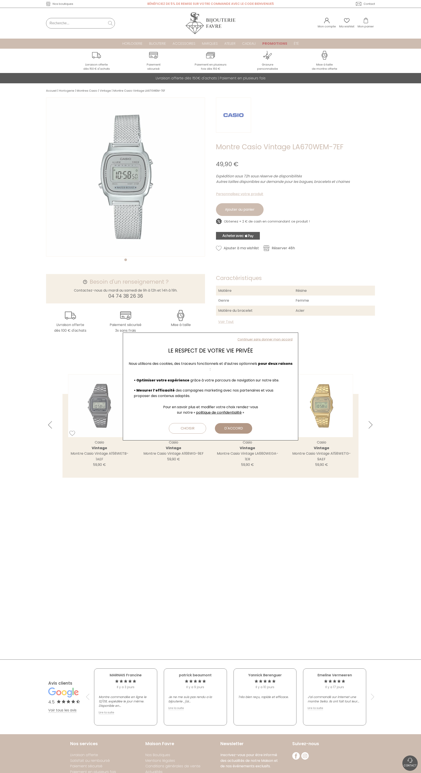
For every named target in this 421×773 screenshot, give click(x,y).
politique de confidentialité (219, 412)
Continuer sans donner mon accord (265, 339)
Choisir (187, 428)
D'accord (233, 428)
